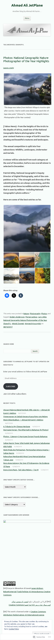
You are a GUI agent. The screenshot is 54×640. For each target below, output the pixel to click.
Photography (35, 314)
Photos (44, 314)
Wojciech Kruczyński (33, 324)
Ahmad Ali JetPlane (27, 5)
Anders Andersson (17, 317)
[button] (27, 228)
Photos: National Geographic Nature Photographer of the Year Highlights (26, 59)
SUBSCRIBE (10, 386)
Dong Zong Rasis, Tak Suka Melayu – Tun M (20, 470)
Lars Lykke (42, 317)
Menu (27, 18)
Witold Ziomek (18, 324)
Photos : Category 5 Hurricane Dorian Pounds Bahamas (25, 436)
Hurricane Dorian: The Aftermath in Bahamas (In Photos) (25, 430)
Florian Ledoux (31, 317)
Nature (26, 314)
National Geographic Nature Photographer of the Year (25, 320)
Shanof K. (7, 324)
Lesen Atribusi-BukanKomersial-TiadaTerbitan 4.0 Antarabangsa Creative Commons (26, 591)
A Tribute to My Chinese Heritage (16, 426)
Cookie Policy (14, 629)
